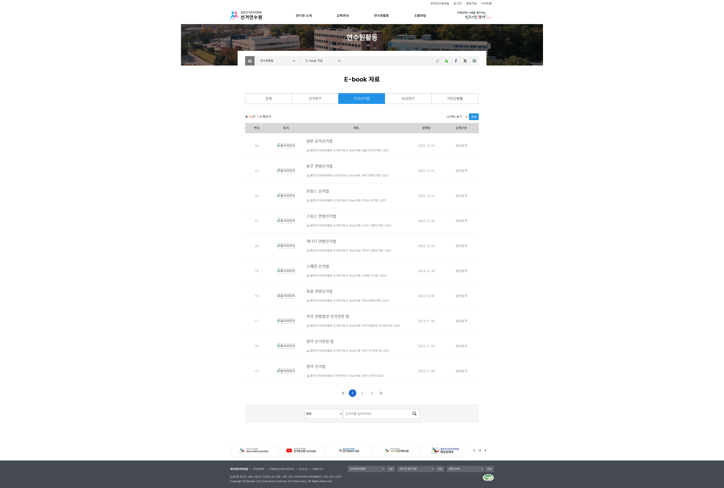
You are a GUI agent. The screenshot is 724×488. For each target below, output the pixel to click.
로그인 (458, 3)
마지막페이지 (381, 393)
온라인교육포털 (440, 3)
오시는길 (303, 468)
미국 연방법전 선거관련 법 (327, 316)
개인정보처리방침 (239, 468)
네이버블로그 (446, 60)
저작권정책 (258, 468)
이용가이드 (318, 468)
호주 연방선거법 (319, 166)
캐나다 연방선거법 (321, 241)
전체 (268, 98)
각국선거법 (362, 98)
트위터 (465, 60)
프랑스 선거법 (317, 191)
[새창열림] (286, 145)
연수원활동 (381, 16)
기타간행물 (455, 98)
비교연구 (408, 98)
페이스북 (455, 60)
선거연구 (315, 98)
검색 (414, 413)
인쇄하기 (474, 60)
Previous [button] (474, 450)
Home (250, 61)
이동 (390, 468)
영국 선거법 (315, 366)
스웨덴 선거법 (317, 266)
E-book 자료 (314, 61)
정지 (480, 450)
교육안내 (343, 16)
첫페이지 (343, 393)
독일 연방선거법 (319, 291)
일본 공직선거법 (319, 141)
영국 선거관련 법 (320, 341)
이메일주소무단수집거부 (281, 468)
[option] (254, 450)
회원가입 (471, 3)
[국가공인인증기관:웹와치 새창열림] (488, 477)
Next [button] (485, 450)
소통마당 (420, 16)
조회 (474, 117)
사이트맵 (486, 3)
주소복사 (437, 60)
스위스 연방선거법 (321, 216)
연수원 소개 (304, 16)
